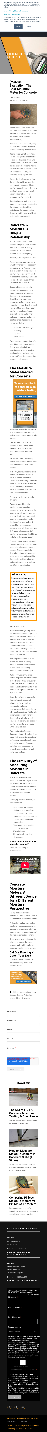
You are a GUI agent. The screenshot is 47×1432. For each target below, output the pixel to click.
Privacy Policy (23, 1426)
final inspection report (25, 537)
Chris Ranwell (15, 98)
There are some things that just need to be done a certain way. (23, 1116)
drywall (23, 353)
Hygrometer (25, 998)
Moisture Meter (18, 992)
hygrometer (23, 448)
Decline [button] (28, 26)
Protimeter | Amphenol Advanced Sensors (23, 1418)
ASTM (26, 617)
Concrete (20, 995)
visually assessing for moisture (21, 293)
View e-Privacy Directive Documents (16, 11)
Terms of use (12, 1426)
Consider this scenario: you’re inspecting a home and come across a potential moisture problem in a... (23, 1205)
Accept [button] (18, 26)
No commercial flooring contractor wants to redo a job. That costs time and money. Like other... (22, 1160)
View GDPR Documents (12, 14)
